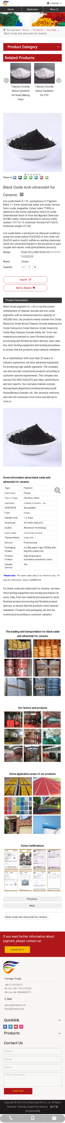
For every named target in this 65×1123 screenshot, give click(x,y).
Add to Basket (24, 287)
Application (32, 9)
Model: (7, 252)
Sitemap (21, 1106)
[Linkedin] (10, 1026)
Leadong (43, 1106)
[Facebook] (5, 1026)
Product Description (17, 300)
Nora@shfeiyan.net (14, 1009)
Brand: (6, 261)
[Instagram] (21, 1026)
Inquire (23, 279)
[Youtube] (16, 1026)
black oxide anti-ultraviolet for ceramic (26, 917)
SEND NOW (18, 1091)
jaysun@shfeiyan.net (15, 1005)
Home (11, 9)
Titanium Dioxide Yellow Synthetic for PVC (44, 91)
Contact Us (16, 949)
